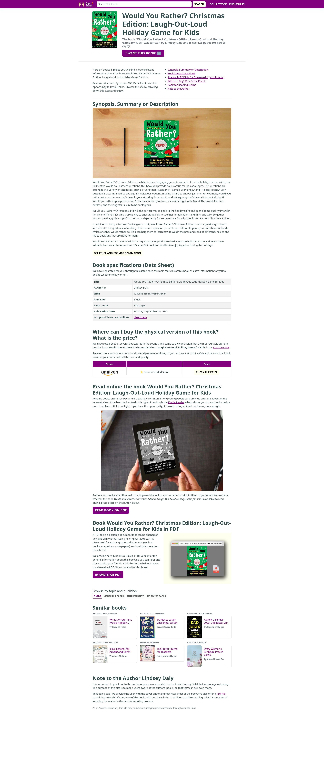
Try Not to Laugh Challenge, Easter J (167, 621)
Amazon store (221, 347)
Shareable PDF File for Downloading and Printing (196, 77)
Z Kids (97, 596)
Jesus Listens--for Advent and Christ (119, 650)
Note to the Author (178, 88)
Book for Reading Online (182, 85)
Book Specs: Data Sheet (181, 73)
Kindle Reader (176, 402)
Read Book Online (111, 510)
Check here (140, 317)
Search (199, 4)
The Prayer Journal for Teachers (167, 650)
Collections (218, 4)
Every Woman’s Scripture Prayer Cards (213, 651)
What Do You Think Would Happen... (120, 621)
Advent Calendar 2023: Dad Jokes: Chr (216, 621)
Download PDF (108, 575)
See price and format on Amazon (117, 253)
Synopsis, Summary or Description (188, 69)
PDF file (221, 693)
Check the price (207, 372)
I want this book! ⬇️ (143, 53)
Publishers (237, 4)
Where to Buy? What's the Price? (186, 81)
